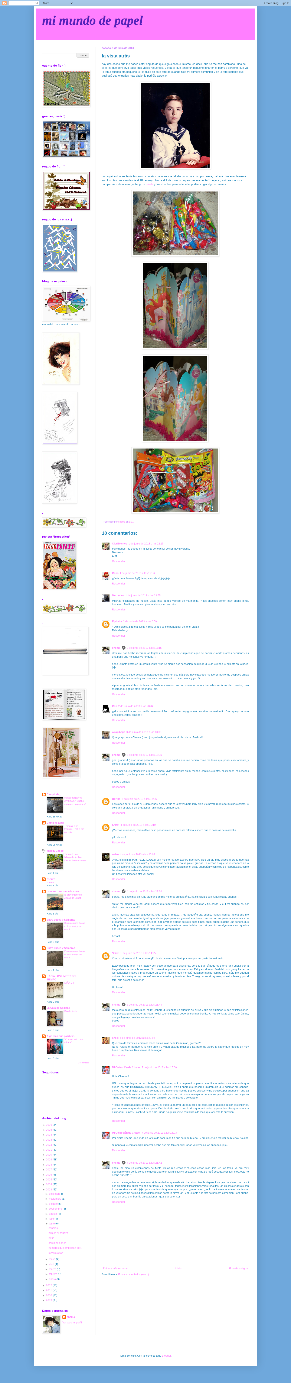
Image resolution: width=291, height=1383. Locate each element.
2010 (49, 1295)
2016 (49, 1174)
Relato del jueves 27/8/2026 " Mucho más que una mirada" (75, 800)
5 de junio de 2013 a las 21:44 (144, 1004)
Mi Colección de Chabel (126, 1067)
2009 (49, 1300)
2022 (49, 1144)
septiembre (56, 1208)
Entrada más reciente (115, 1268)
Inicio (178, 1268)
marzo (53, 1269)
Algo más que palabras (61, 1036)
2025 (49, 1129)
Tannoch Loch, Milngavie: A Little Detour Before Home (75, 857)
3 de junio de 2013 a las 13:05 (144, 754)
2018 (49, 1164)
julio (52, 1218)
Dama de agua (55, 822)
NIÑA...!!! (69, 983)
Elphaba (117, 621)
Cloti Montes (119, 543)
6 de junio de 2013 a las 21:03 (137, 1037)
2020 (49, 1154)
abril (52, 1264)
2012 (49, 1285)
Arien (115, 854)
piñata (149, 184)
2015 (49, 1179)
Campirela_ (54, 794)
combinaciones (57, 1243)
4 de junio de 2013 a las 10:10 (138, 824)
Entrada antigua (238, 1268)
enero (52, 1279)
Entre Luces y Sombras (61, 919)
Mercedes (118, 595)
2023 (49, 1139)
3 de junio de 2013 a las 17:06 (139, 798)
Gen (114, 706)
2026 (49, 1124)
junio (52, 1223)
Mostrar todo (83, 1063)
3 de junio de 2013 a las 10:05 (143, 732)
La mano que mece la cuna (63, 891)
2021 (49, 1149)
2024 (49, 1134)
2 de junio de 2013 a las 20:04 (135, 706)
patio (51, 1238)
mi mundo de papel (92, 20)
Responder (118, 561)
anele (115, 1037)
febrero (53, 1274)
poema (50, 882)
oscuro (51, 879)
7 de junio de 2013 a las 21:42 (144, 1162)
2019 (49, 1159)
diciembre (55, 1193)
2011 (49, 1290)
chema (116, 647)
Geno (115, 573)
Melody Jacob (55, 850)
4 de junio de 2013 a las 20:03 (137, 854)
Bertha (116, 798)
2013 (49, 1189)
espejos (53, 1228)
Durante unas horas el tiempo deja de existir (74, 926)
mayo (52, 1259)
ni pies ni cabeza (58, 1233)
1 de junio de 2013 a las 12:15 (146, 543)
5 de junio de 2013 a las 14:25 (138, 953)
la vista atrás (56, 1253)
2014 (49, 1184)
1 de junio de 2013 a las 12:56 (137, 573)
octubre (53, 1203)
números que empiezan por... (65, 1247)
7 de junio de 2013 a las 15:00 (159, 1067)
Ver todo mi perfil (72, 1322)
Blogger (166, 1355)
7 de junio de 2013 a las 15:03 (159, 1132)
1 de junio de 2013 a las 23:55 (143, 595)
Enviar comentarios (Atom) (133, 1274)
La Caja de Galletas (58, 1007)
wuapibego (118, 732)
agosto (53, 1213)
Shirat (115, 824)
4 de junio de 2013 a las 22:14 (144, 891)
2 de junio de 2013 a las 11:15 (144, 647)
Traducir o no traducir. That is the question (74, 829)
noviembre (55, 1198)
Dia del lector (71, 1011)
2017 (49, 1169)
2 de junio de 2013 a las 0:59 (140, 621)
